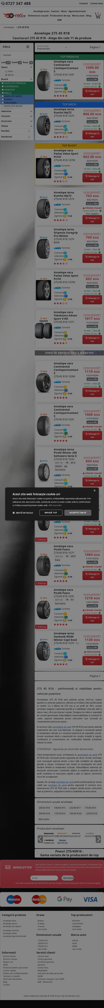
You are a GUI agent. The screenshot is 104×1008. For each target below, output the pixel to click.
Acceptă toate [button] (77, 512)
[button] (23, 512)
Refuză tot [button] (51, 512)
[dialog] (52, 503)
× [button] (94, 491)
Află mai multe (55, 505)
